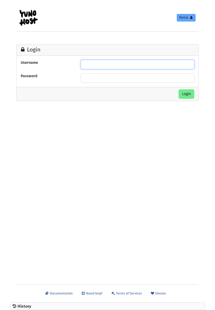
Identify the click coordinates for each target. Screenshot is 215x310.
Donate (160, 293)
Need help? (94, 293)
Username (29, 62)
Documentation (61, 293)
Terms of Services (128, 293)
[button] (107, 306)
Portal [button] (184, 17)
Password (29, 76)
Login (186, 94)
